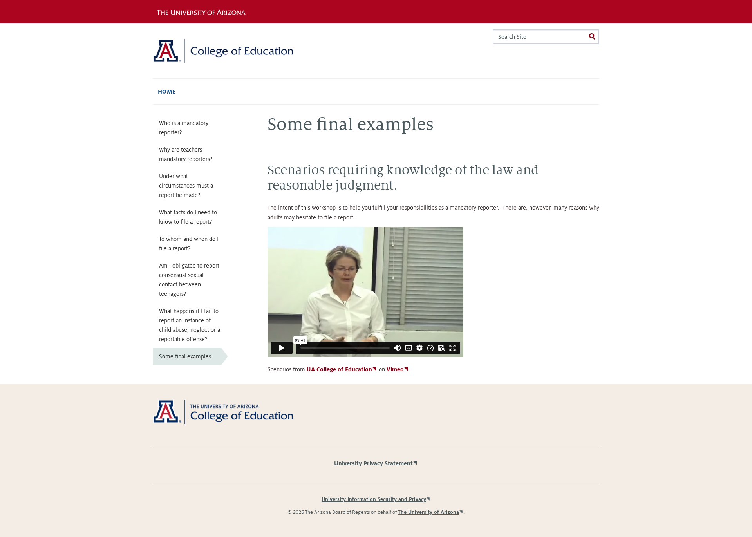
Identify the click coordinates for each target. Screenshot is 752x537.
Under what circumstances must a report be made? (186, 185)
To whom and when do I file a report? (189, 243)
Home (167, 92)
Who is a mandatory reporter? (183, 128)
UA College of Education (339, 369)
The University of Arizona (428, 512)
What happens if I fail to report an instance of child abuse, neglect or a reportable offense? (189, 325)
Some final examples (185, 356)
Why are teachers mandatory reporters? (185, 154)
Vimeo (395, 369)
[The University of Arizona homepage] (207, 11)
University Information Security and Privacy (374, 499)
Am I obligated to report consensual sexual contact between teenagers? (189, 279)
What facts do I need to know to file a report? (188, 217)
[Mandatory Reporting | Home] (223, 51)
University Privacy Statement (373, 463)
